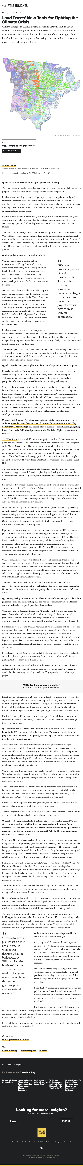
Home (13, 1142)
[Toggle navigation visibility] (4, 5)
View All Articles (10, 150)
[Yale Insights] (18, 5)
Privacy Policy (58, 1142)
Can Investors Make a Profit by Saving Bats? (41, 1082)
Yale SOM (40, 1142)
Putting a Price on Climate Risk (9, 1081)
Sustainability (9, 1050)
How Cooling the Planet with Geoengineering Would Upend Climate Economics (25, 1085)
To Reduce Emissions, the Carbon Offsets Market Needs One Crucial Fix (55, 1084)
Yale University (49, 1142)
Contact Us (20, 1142)
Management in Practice (12, 12)
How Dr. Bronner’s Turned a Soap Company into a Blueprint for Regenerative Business (73, 1085)
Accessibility (67, 1142)
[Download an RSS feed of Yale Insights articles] (41, 1148)
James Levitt (9, 165)
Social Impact (28, 1050)
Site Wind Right (10, 439)
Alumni (43, 1050)
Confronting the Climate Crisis (19, 145)
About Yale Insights (30, 1142)
